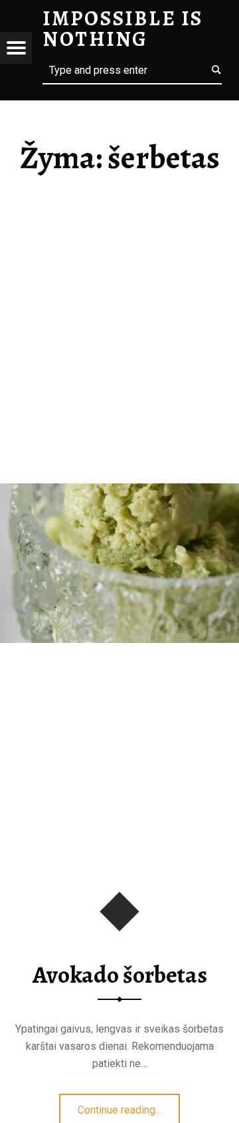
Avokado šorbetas (120, 975)
